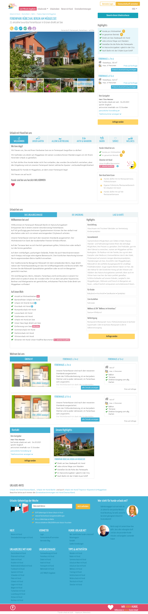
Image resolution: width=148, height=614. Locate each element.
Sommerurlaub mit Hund (78, 560)
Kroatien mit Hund (17, 563)
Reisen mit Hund (67, 9)
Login (42, 534)
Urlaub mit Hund (15, 14)
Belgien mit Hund (16, 588)
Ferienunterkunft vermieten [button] (128, 4)
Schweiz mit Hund (17, 582)
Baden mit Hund (75, 557)
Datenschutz (86, 612)
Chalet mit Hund (45, 560)
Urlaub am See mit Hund (78, 566)
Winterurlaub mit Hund (77, 578)
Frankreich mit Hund (17, 569)
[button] (109, 111)
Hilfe (133, 9)
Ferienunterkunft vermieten (49, 538)
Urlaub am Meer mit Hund (78, 563)
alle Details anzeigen (90, 387)
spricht (101, 105)
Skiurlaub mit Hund (76, 582)
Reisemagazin (74, 538)
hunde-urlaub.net (64, 612)
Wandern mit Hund (76, 553)
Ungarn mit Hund (16, 585)
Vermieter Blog (45, 541)
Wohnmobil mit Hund (47, 569)
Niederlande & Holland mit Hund (21, 566)
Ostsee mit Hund (16, 597)
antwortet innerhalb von (109, 107)
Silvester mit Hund (76, 585)
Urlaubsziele (42, 9)
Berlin (33, 14)
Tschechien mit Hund (18, 591)
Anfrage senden (118, 122)
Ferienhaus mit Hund (47, 557)
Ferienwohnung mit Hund (48, 553)
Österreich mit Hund (17, 557)
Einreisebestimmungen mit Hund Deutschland (55, 492)
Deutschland (26, 14)
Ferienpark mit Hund (47, 566)
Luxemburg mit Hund (18, 594)
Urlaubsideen (54, 9)
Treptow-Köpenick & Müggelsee (46, 14)
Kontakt (72, 541)
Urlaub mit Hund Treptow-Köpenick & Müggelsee (85, 490)
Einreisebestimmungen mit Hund (22, 538)
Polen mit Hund (16, 578)
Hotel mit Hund (45, 563)
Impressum (78, 612)
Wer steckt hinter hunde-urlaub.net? (82, 534)
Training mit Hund (76, 572)
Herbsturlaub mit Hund (77, 575)
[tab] (118, 62)
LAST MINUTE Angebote (47, 573)
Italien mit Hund (16, 560)
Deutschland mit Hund (18, 553)
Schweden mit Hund (17, 575)
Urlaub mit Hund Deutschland (22, 490)
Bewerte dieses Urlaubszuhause (118, 15)
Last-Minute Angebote (28, 9)
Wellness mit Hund (76, 569)
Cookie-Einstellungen (76, 544)
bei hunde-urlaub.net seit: (109, 102)
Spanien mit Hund (17, 572)
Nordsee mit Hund (17, 600)
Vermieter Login (107, 4)
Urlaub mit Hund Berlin (46, 490)
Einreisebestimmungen (83, 9)
